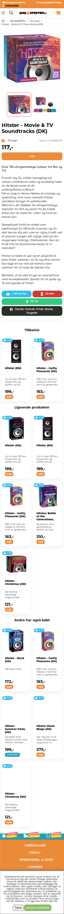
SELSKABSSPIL (18, 21)
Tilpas (18, 908)
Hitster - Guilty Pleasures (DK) (46, 370)
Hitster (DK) (13, 445)
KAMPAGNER (12, 6)
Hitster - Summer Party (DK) (15, 729)
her (56, 901)
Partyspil (35, 21)
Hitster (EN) (13, 368)
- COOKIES (34, 867)
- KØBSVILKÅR (24, 845)
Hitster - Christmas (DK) (15, 582)
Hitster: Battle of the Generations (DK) (46, 518)
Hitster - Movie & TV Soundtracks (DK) (22, 24)
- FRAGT (34, 852)
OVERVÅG (12, 754)
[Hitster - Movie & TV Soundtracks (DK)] (19, 104)
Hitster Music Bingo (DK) (45, 727)
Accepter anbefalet (37, 908)
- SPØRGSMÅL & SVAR (35, 859)
